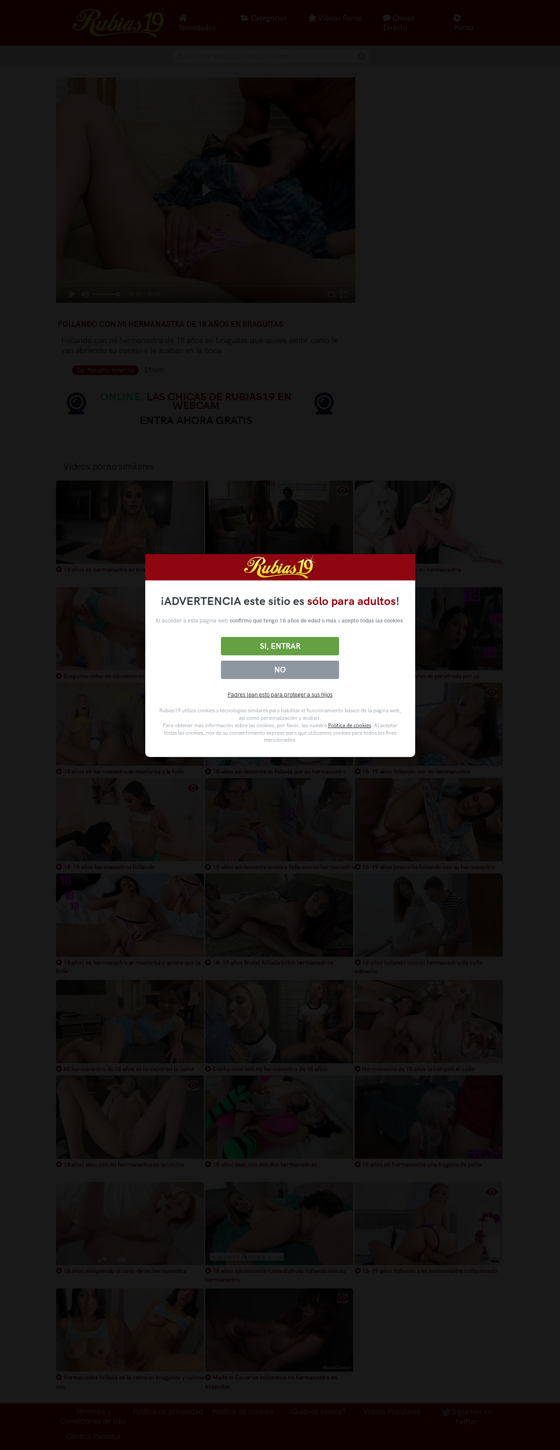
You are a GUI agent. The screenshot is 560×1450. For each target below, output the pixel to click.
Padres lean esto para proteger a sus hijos (280, 694)
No (280, 670)
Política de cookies (349, 725)
